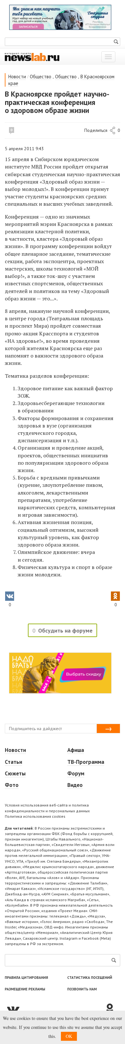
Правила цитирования (26, 977)
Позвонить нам (82, 989)
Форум (75, 773)
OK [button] (69, 1036)
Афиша (75, 750)
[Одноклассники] (112, 1009)
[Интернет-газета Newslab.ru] (32, 56)
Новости (17, 76)
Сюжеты (15, 773)
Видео (75, 785)
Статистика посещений (89, 977)
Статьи (13, 761)
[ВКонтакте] (54, 1009)
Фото (12, 785)
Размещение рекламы (25, 989)
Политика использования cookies (35, 816)
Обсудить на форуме (65, 630)
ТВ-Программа (85, 761)
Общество (40, 76)
